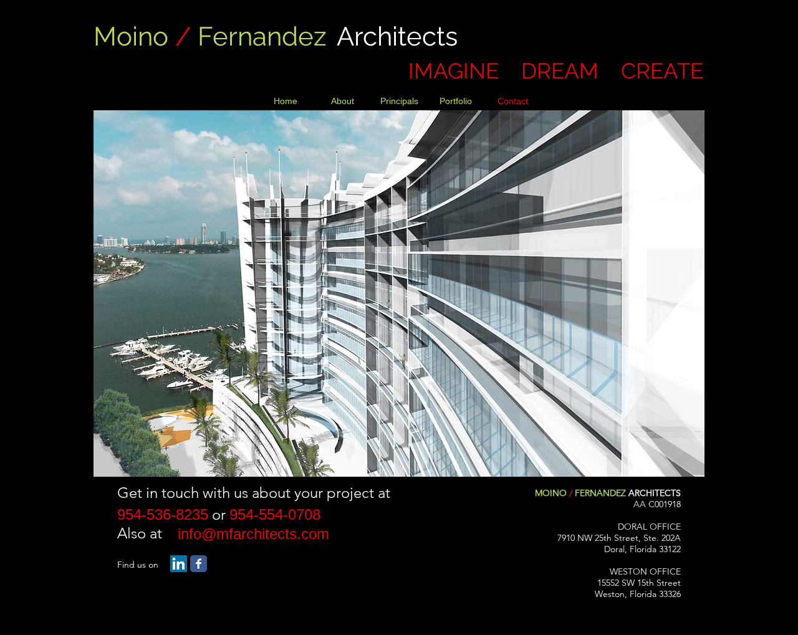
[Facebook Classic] (198, 563)
